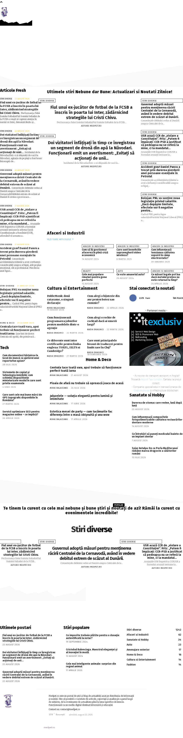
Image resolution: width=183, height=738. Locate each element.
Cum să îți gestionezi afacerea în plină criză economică (95, 252)
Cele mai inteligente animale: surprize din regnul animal (91, 665)
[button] (178, 11)
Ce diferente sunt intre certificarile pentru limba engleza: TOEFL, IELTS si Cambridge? (64, 346)
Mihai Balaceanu (56, 308)
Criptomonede (141, 390)
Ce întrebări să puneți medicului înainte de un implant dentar (157, 435)
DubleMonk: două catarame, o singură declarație (60, 299)
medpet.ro (49, 727)
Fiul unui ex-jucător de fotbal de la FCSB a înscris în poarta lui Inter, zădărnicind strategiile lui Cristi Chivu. (20, 108)
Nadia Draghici (95, 308)
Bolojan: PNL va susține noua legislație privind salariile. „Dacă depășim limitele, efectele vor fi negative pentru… (19, 296)
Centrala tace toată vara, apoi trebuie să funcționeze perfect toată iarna (20, 330)
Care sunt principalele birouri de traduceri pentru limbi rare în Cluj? (105, 344)
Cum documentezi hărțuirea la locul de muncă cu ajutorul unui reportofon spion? (21, 358)
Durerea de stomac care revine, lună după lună (157, 404)
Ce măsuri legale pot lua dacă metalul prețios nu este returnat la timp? (165, 277)
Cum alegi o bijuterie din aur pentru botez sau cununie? (103, 299)
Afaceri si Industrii (94, 246)
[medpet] (5, 12)
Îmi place (178, 298)
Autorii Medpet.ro (91, 126)
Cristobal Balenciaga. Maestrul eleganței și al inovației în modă (91, 651)
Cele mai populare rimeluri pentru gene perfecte (94, 277)
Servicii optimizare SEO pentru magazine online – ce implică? (21, 413)
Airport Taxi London (151, 379)
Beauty (87, 271)
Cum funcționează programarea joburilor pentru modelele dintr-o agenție (63, 323)
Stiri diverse (6, 99)
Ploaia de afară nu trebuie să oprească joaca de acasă (86, 383)
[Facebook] (170, 11)
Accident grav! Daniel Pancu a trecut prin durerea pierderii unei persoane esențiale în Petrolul (160, 171)
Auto (120, 271)
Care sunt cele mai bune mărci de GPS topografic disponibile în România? (22, 397)
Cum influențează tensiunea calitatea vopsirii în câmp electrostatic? (163, 253)
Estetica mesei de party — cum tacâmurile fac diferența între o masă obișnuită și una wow (81, 413)
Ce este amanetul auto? (131, 274)
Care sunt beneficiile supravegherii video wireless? (129, 252)
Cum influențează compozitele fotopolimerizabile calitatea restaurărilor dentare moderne (157, 420)
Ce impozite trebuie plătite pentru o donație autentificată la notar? (92, 636)
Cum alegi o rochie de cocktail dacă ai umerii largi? (102, 321)
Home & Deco (7, 323)
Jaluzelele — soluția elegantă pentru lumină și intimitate (81, 397)
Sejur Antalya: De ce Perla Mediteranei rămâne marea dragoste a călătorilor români (155, 451)
